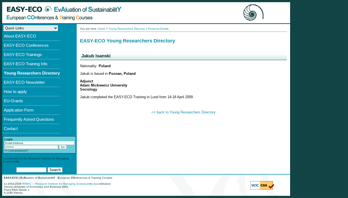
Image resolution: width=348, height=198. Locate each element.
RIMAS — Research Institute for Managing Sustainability (57, 183)
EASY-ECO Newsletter (24, 82)
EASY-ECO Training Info (25, 63)
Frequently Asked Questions (29, 119)
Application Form (19, 110)
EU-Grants (13, 100)
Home (101, 28)
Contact (11, 128)
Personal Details (158, 28)
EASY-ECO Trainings (23, 54)
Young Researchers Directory (32, 73)
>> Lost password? (16, 150)
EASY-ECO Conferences (26, 45)
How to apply (15, 91)
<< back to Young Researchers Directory (183, 112)
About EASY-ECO (20, 36)
